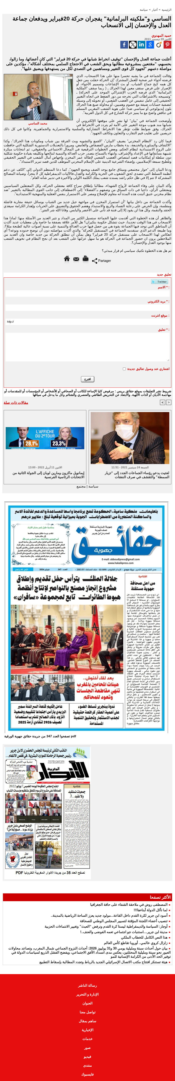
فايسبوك (87, 1074)
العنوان (87, 1003)
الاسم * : (163, 287)
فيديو (87, 1056)
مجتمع (81, 486)
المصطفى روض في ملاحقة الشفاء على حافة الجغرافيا (128, 904)
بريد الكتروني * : (158, 301)
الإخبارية (87, 1030)
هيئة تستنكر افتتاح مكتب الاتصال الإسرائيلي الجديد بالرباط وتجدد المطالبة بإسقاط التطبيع (103, 962)
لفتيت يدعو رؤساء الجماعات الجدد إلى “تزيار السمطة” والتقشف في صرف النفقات (137, 475)
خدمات (87, 1039)
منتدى (87, 1065)
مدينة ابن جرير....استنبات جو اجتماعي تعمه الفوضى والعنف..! (123, 932)
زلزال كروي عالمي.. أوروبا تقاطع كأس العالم (135, 943)
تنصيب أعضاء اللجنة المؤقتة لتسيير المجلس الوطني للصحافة (123, 921)
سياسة (144, 9)
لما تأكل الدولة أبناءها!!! (150, 910)
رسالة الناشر (87, 985)
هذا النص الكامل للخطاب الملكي (144, 937)
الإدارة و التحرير (87, 994)
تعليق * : (163, 329)
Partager (104, 261)
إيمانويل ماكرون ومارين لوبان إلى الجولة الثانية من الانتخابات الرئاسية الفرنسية (48, 475)
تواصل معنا (87, 1012)
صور (87, 1048)
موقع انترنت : (160, 315)
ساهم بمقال (87, 1021)
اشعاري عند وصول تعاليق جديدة (148, 369)
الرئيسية (166, 9)
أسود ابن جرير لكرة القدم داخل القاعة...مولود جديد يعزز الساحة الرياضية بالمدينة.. (109, 915)
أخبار (154, 9)
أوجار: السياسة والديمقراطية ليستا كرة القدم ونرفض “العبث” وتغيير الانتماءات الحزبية (106, 926)
